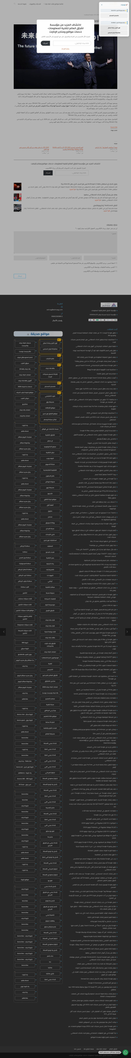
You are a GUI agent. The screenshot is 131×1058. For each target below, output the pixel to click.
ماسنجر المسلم (114, 15)
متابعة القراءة (65, 49)
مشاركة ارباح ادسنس (114, 32)
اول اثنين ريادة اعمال (114, 28)
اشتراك (45, 43)
